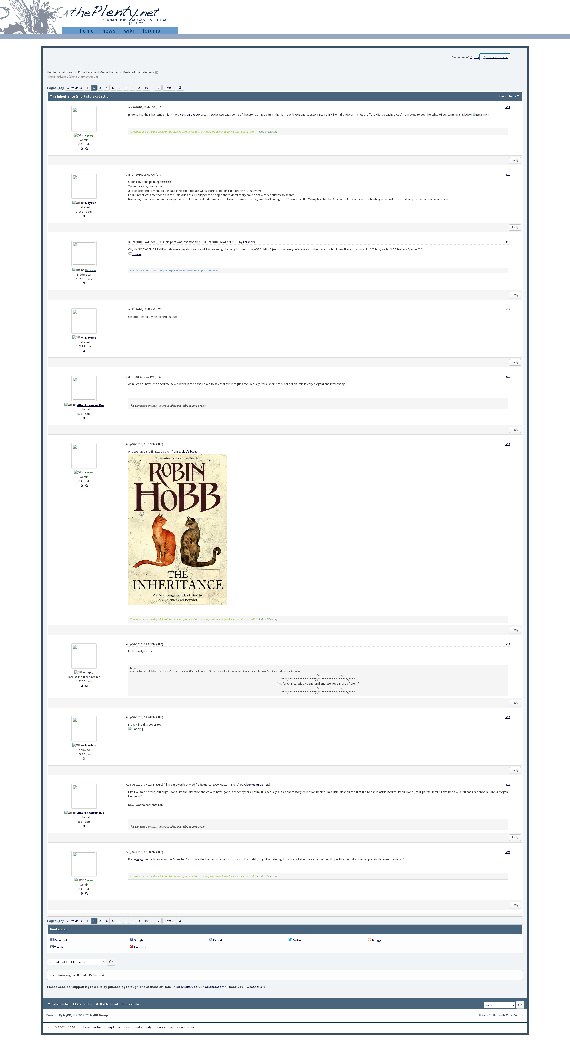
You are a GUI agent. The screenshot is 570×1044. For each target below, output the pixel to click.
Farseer (248, 242)
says (139, 859)
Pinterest (139, 947)
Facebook (61, 940)
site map (170, 1027)
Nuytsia (90, 203)
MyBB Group (99, 1015)
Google (138, 940)
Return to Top (60, 1004)
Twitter (297, 940)
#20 (507, 852)
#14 (507, 309)
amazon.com (214, 987)
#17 (507, 644)
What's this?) (255, 987)
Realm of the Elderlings (138, 72)
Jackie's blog (187, 451)
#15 (507, 377)
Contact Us (84, 1004)
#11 (507, 107)
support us (187, 1027)
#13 (507, 242)
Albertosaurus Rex (90, 405)
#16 (507, 444)
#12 (507, 175)
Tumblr (58, 947)
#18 (507, 717)
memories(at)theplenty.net (106, 1027)
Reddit (217, 940)
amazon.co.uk (191, 987)
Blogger (377, 940)
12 (158, 88)
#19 (507, 785)
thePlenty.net (108, 1004)
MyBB (67, 1015)
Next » (168, 88)
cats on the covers (192, 114)
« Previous (74, 88)
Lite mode (132, 1004)
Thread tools (507, 96)
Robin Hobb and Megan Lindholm (99, 72)
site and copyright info (144, 1027)
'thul (90, 673)
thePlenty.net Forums (61, 72)
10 (146, 88)
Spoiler (136, 254)
